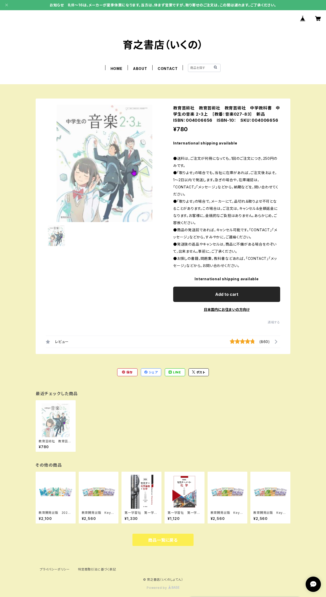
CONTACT (168, 68)
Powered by (157, 588)
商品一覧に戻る (163, 540)
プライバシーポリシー (55, 569)
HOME (117, 68)
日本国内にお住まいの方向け (227, 309)
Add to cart (226, 294)
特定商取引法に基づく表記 (97, 569)
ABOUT (140, 68)
